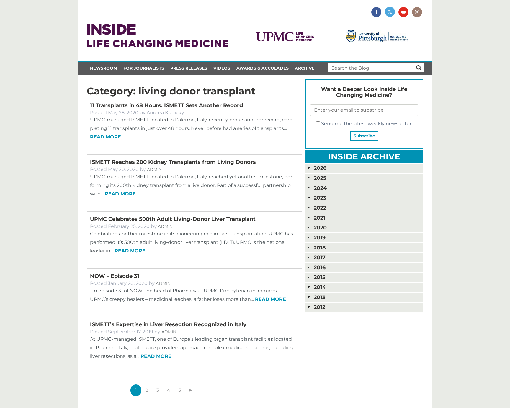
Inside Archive (364, 156)
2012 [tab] (319, 307)
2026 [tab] (320, 168)
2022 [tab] (320, 208)
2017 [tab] (320, 257)
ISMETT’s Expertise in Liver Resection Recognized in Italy (168, 324)
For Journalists (143, 68)
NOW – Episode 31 (114, 276)
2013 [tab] (319, 297)
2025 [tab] (320, 178)
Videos (221, 68)
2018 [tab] (320, 247)
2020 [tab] (320, 227)
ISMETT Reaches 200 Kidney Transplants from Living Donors (173, 162)
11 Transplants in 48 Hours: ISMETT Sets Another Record (166, 105)
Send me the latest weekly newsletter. (366, 123)
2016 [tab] (320, 267)
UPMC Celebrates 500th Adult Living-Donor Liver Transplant (173, 219)
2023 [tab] (320, 198)
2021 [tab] (319, 218)
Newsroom (103, 68)
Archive (304, 68)
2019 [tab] (320, 237)
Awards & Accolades (262, 68)
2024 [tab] (320, 188)
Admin (154, 169)
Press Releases (188, 68)
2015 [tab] (319, 277)
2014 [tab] (320, 287)
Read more (105, 137)
